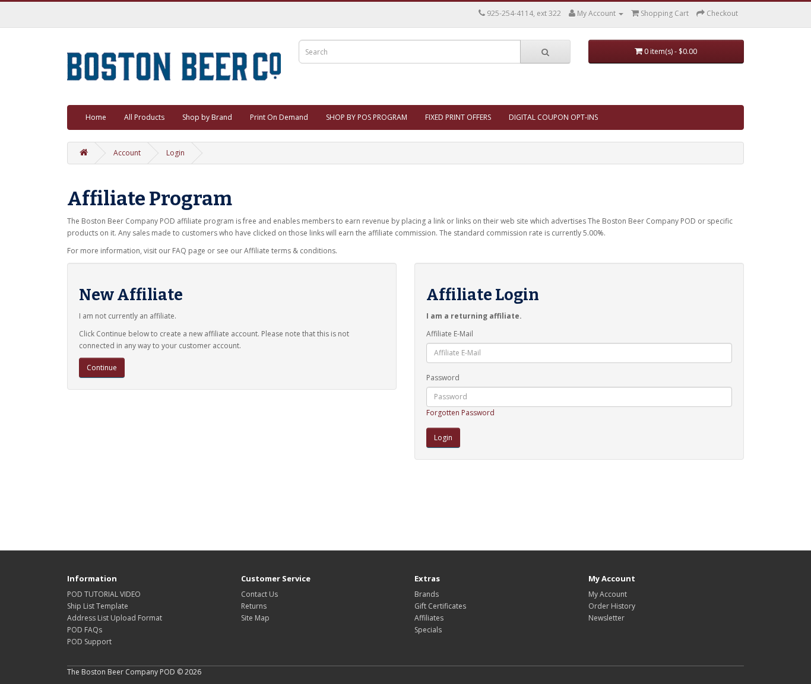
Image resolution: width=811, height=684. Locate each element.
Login (175, 153)
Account (127, 153)
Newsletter (606, 618)
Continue (102, 367)
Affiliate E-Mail (449, 334)
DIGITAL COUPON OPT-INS (553, 117)
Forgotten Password (460, 413)
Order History (611, 606)
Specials (428, 630)
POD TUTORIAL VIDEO (104, 594)
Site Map (255, 618)
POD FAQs (84, 630)
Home (95, 117)
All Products (144, 117)
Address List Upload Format (114, 618)
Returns (254, 606)
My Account (607, 594)
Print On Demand (279, 117)
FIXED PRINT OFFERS (458, 117)
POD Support (89, 642)
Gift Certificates (440, 606)
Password (443, 378)
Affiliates (428, 618)
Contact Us (259, 594)
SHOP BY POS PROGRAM (366, 117)
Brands (426, 594)
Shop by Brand (207, 117)
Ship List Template (97, 606)
